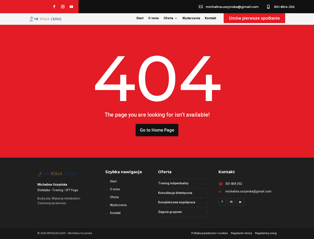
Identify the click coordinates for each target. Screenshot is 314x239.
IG (231, 201)
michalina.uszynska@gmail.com (248, 191)
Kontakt (210, 18)
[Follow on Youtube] (71, 6)
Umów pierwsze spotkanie (254, 18)
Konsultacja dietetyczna (175, 193)
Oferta (168, 18)
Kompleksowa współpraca (176, 202)
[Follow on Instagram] (62, 6)
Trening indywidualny (173, 183)
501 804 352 (233, 183)
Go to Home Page (157, 130)
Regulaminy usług (266, 233)
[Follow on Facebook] (54, 6)
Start (140, 18)
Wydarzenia (191, 18)
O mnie (153, 18)
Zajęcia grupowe (170, 212)
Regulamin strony (241, 233)
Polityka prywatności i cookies (209, 233)
